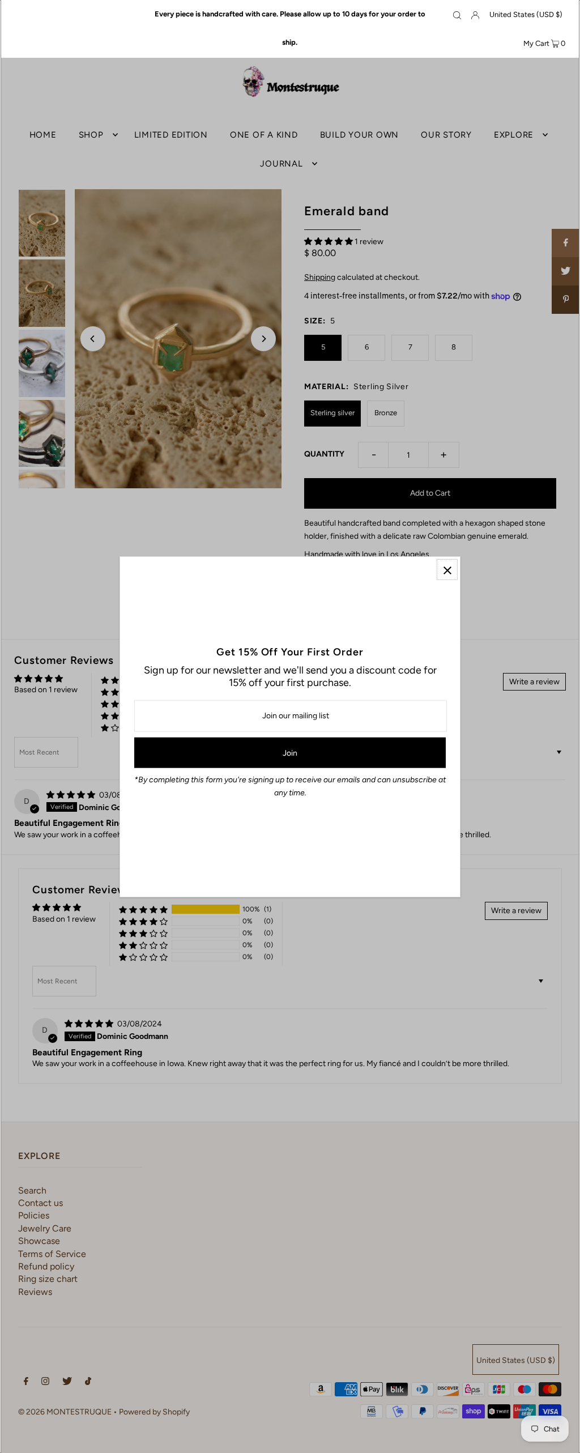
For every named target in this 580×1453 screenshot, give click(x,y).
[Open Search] (457, 15)
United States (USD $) (525, 14)
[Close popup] (447, 570)
